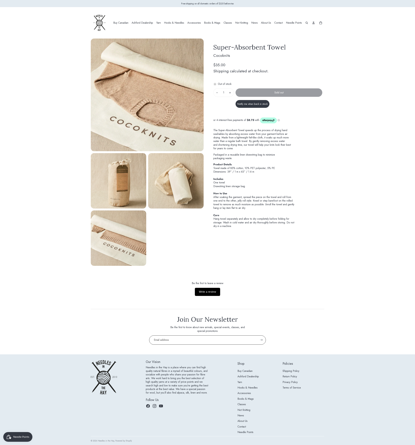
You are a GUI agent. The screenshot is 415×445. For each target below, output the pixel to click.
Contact (241, 426)
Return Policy (290, 376)
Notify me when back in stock (252, 104)
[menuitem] (120, 22)
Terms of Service (292, 387)
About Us (242, 421)
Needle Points (245, 432)
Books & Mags (245, 399)
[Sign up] (261, 340)
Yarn (239, 382)
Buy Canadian (245, 371)
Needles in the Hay (106, 440)
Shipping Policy (291, 371)
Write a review (207, 291)
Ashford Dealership (248, 376)
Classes (241, 404)
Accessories (244, 393)
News (240, 415)
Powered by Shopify (123, 440)
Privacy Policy (290, 382)
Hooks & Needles (247, 387)
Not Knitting (243, 410)
